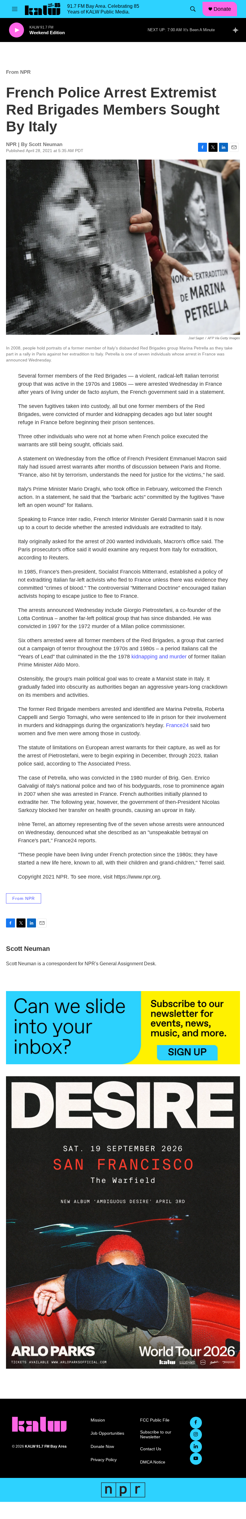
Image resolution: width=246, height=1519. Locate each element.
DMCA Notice (152, 1462)
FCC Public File (155, 1420)
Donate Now (102, 1446)
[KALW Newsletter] (123, 1027)
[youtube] (196, 1459)
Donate (222, 9)
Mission (98, 1420)
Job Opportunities (107, 1433)
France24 (177, 725)
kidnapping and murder (159, 657)
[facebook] (196, 1423)
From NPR (18, 72)
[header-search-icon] (193, 9)
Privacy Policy (104, 1460)
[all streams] (237, 30)
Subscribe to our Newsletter (155, 1434)
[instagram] (196, 1435)
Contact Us (150, 1449)
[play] (16, 30)
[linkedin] (196, 1447)
